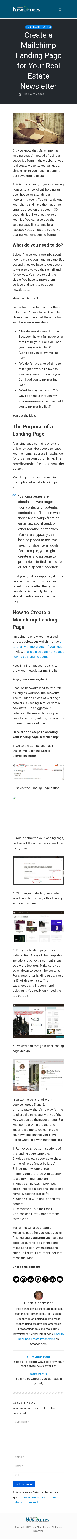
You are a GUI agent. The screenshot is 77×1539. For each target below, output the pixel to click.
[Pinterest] (45, 1276)
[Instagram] (23, 1276)
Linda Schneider (38, 1303)
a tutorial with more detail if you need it (37, 646)
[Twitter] (16, 1276)
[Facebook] (38, 1276)
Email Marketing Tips (38, 27)
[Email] (60, 1276)
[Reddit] (30, 1276)
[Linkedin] (52, 1276)
